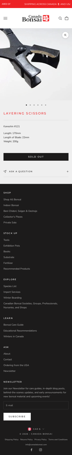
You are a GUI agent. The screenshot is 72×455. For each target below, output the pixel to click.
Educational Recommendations (20, 330)
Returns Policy (26, 439)
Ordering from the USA (16, 365)
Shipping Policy (12, 439)
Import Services (11, 292)
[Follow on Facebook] (31, 450)
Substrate (8, 257)
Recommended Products (16, 268)
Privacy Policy (40, 439)
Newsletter (9, 371)
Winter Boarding (12, 297)
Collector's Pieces (13, 216)
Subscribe (17, 416)
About (6, 353)
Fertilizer (8, 263)
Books (6, 251)
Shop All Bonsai (12, 199)
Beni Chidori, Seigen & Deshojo (20, 211)
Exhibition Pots (11, 245)
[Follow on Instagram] (40, 450)
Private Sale (9, 222)
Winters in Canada (13, 336)
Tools (6, 240)
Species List (9, 286)
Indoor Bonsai (11, 205)
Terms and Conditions (57, 439)
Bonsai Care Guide (13, 324)
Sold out (36, 156)
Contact (7, 359)
